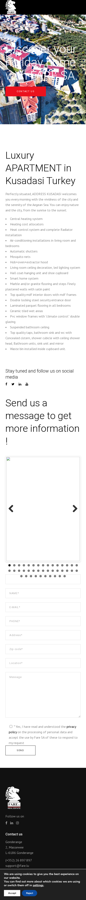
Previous (12, 509)
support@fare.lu (17, 866)
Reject (29, 893)
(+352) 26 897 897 (18, 860)
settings (38, 885)
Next (73, 509)
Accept (12, 893)
